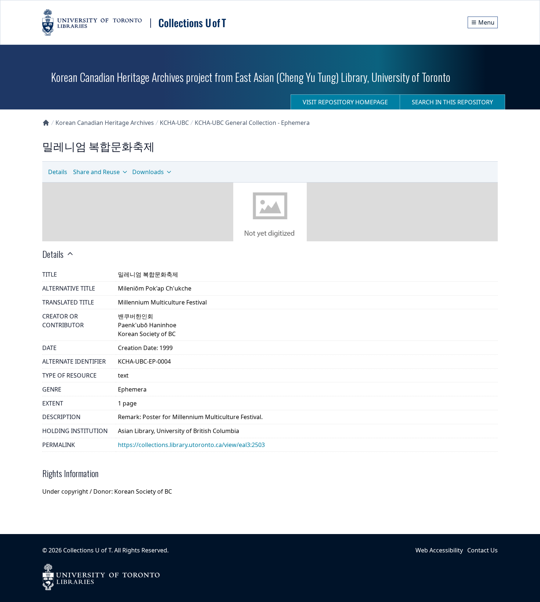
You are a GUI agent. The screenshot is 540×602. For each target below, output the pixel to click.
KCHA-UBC (174, 123)
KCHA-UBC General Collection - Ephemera (252, 123)
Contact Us (482, 550)
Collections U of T (87, 550)
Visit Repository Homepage (345, 102)
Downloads (148, 172)
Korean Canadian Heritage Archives (104, 123)
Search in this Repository (452, 102)
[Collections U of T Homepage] (46, 122)
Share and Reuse (96, 172)
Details (57, 172)
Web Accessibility (439, 550)
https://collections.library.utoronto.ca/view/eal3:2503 (191, 445)
